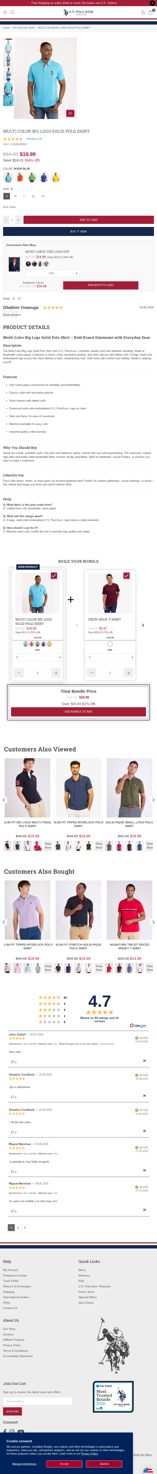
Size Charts (85, 1302)
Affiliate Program (14, 1339)
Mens (82, 1270)
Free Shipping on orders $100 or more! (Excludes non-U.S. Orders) (69, 2)
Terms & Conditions (15, 1350)
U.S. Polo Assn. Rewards (94, 1286)
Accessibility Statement (18, 1356)
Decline (104, 1463)
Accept (64, 1463)
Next (73, 78)
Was (27, 286)
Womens (84, 1275)
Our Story (9, 1328)
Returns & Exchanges (17, 1286)
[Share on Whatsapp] (14, 299)
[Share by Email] (19, 299)
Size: (8, 189)
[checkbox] (54, 575)
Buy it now (78, 231)
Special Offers (87, 1297)
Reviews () (34, 138)
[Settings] (143, 12)
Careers (8, 1334)
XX (43, 196)
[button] (77, 625)
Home (6, 27)
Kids (81, 1280)
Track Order (11, 1280)
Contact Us (10, 1308)
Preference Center (15, 1275)
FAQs (6, 1302)
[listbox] (52, 273)
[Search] (12, 12)
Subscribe (12, 1411)
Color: (16, 168)
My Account (10, 1270)
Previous (17, 78)
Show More (48, 845)
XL (33, 196)
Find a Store (86, 1291)
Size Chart (9, 207)
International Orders (16, 1297)
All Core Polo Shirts (24, 27)
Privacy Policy (89, 1453)
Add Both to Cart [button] (101, 285)
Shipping (8, 1291)
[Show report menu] (144, 1061)
